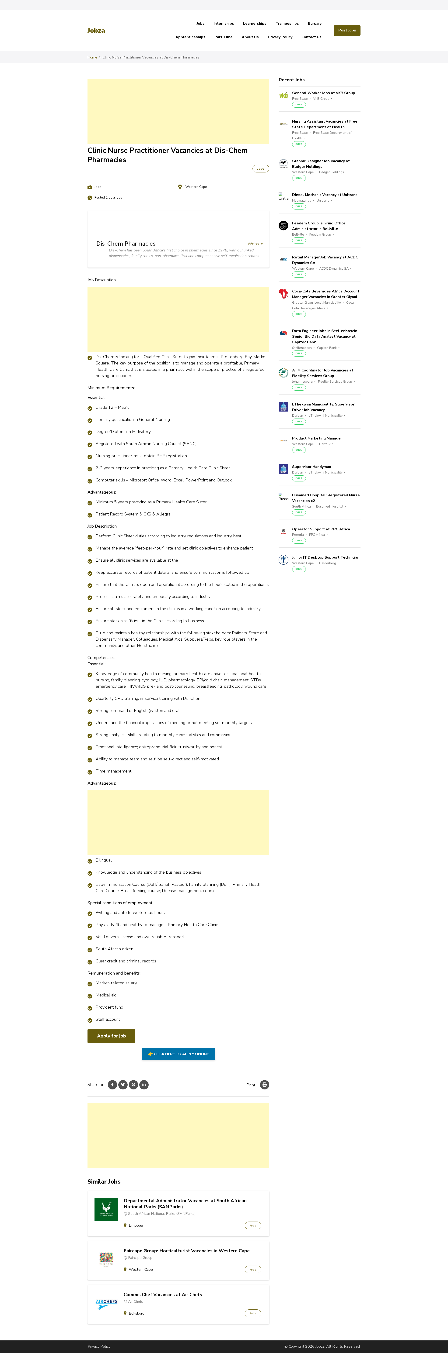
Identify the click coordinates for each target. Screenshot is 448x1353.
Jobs (201, 23)
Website (255, 244)
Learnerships (254, 23)
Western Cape (196, 187)
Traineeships (287, 23)
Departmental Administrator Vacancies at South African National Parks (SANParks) (185, 1204)
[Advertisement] (178, 111)
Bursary (315, 23)
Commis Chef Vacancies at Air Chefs (163, 1295)
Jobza (96, 30)
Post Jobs (347, 30)
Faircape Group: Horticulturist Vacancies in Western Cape (187, 1251)
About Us (250, 37)
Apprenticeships (190, 37)
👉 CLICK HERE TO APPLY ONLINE (178, 1054)
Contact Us (311, 37)
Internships (224, 23)
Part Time (223, 37)
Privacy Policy (280, 37)
